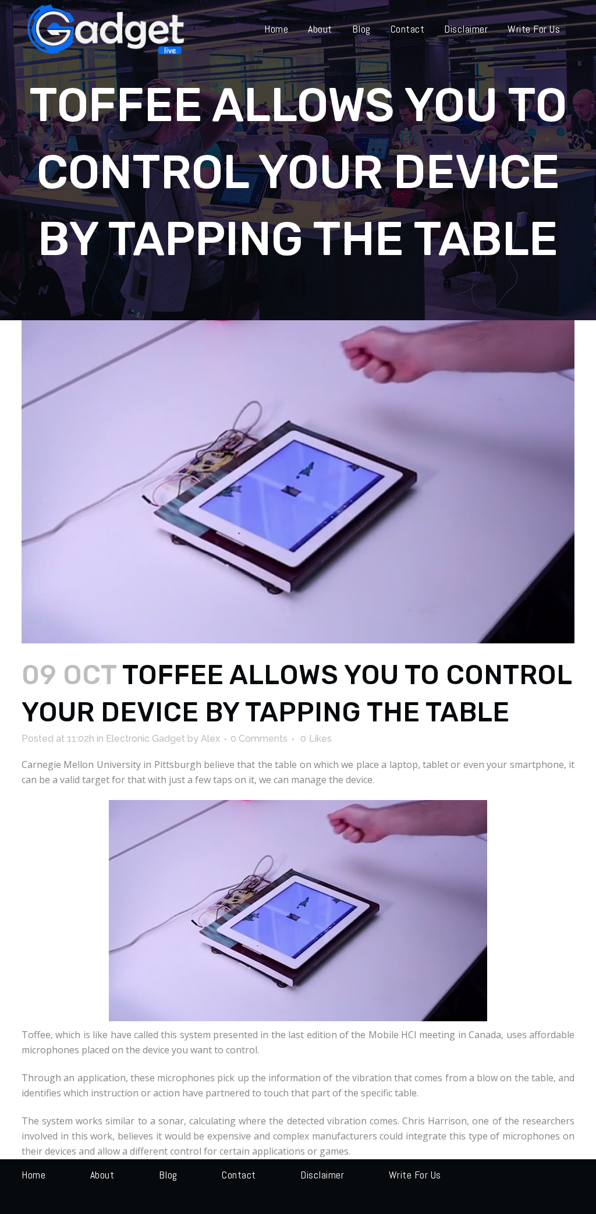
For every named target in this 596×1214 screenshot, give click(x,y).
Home (33, 1174)
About (102, 1174)
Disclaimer (322, 1174)
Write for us (415, 1174)
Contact (239, 1174)
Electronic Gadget (145, 738)
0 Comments (259, 738)
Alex (210, 738)
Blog (168, 1174)
